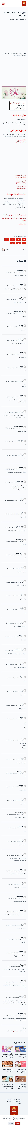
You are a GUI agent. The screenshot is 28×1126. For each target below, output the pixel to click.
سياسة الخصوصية (17, 1101)
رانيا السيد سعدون (18, 965)
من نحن (19, 1103)
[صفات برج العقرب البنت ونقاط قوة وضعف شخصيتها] (20, 1079)
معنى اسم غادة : (21, 105)
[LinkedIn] (6, 239)
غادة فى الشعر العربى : (20, 107)
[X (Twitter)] (18, 239)
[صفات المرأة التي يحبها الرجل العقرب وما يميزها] (20, 1049)
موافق (17, 1123)
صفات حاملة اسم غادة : (19, 109)
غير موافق (11, 1123)
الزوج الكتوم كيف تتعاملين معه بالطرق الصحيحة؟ (21, 1071)
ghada (21, 996)
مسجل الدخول (16, 1031)
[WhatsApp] (18, 243)
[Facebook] (24, 239)
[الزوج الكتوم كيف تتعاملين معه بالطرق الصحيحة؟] (20, 1064)
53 (16, 19)
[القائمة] (3, 3)
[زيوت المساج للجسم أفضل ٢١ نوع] (7, 1064)
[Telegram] (24, 243)
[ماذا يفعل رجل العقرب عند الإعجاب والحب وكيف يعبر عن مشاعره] (7, 1079)
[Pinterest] (12, 239)
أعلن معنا (9, 1099)
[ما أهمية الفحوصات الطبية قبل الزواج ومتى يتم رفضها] (7, 1049)
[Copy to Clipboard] (12, 243)
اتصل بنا (9, 1101)
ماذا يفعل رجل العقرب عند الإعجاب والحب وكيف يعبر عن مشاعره (7, 1086)
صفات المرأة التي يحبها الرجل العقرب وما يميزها (20, 1056)
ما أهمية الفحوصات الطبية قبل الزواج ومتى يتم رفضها (7, 1056)
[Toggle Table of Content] (23, 103)
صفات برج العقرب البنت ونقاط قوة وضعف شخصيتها (22, 1086)
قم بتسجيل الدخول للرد (10, 272)
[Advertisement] (14, 37)
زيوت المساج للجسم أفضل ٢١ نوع (8, 1070)
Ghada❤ (20, 1013)
